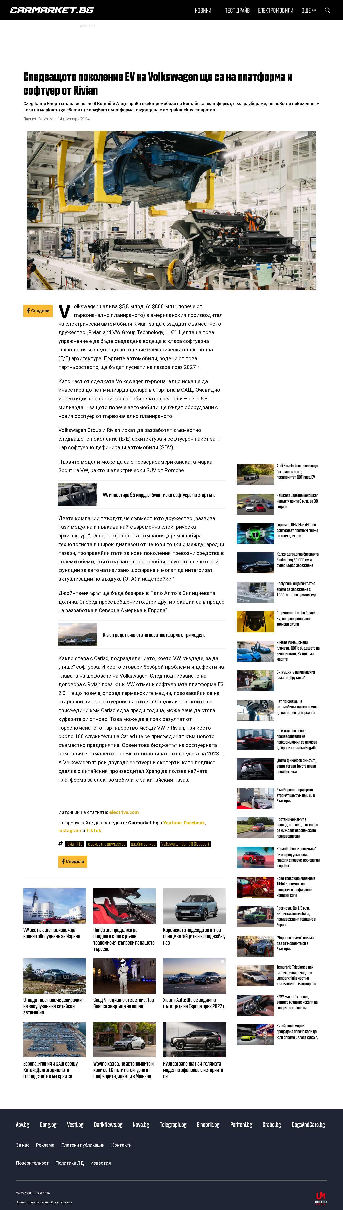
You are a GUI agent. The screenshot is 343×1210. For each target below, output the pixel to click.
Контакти (121, 1145)
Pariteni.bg (241, 1124)
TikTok (93, 830)
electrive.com (124, 812)
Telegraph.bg (173, 1124)
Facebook (194, 823)
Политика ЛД (69, 1163)
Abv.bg (22, 1124)
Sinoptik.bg (208, 1124)
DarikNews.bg (108, 1124)
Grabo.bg (272, 1124)
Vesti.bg (75, 1124)
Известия (100, 1163)
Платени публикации (83, 1145)
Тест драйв (237, 10)
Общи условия (61, 1202)
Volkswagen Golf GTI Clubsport (185, 843)
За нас (23, 1145)
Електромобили (275, 10)
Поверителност (32, 1163)
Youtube (172, 823)
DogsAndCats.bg (308, 1124)
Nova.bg (141, 1124)
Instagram (69, 830)
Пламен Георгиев (39, 119)
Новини (203, 10)
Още (306, 10)
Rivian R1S (74, 843)
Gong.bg (48, 1124)
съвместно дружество (107, 843)
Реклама (45, 1145)
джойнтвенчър (143, 843)
